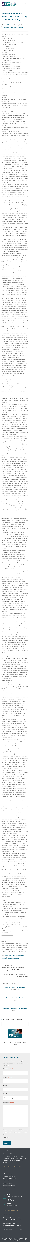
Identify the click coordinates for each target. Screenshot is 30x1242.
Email (7, 1077)
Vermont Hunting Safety (15, 998)
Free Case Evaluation (11, 1210)
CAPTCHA (6, 1137)
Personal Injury (8, 1173)
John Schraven (8, 25)
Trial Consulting (8, 1183)
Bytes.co (14, 1239)
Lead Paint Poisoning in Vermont (15, 1008)
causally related (9, 955)
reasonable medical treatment (10, 958)
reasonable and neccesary (14, 957)
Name (8, 1069)
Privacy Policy (11, 1132)
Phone (5, 1085)
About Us (7, 1166)
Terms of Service (22, 1132)
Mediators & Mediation (10, 1188)
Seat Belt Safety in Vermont (15, 987)
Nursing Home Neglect (10, 1178)
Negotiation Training (9, 1185)
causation (18, 955)
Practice (8, 1094)
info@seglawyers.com (13, 1205)
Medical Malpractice (9, 1176)
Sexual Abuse (7, 1181)
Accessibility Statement (19, 1240)
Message (9, 1102)
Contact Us (17, 1166)
